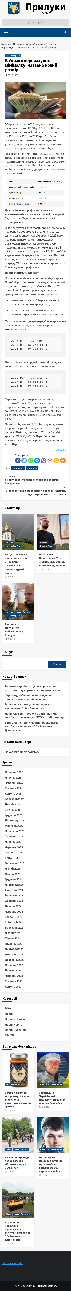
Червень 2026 (14, 782)
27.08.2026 (11, 1110)
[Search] (65, 32)
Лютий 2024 (12, 932)
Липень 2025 (13, 841)
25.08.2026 (11, 577)
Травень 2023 (13, 981)
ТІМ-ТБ (9, 1035)
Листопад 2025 (14, 820)
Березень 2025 (14, 863)
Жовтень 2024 (14, 890)
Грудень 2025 (13, 815)
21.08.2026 (45, 569)
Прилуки (45, 6)
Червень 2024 (14, 911)
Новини (17, 44)
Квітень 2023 (13, 986)
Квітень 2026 (13, 793)
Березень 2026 (14, 798)
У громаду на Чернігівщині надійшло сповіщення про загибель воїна (28, 697)
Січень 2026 (12, 809)
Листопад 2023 (14, 948)
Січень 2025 (12, 874)
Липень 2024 (13, 906)
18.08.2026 (11, 639)
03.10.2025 (13, 75)
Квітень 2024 (13, 922)
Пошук (7, 652)
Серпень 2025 (14, 836)
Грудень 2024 (13, 879)
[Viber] (43, 460)
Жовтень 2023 (14, 954)
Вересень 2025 (14, 831)
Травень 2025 (13, 852)
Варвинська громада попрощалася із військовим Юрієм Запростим (29, 706)
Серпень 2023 (14, 965)
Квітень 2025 (13, 857)
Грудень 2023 (13, 943)
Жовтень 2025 (14, 825)
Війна (8, 1008)
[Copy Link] (56, 460)
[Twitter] (24, 460)
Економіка (17, 468)
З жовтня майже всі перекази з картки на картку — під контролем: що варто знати (36, 490)
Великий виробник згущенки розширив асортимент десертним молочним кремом (32, 688)
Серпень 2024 (14, 900)
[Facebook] (18, 460)
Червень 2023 (14, 975)
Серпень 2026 (14, 772)
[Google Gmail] (50, 460)
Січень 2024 (12, 938)
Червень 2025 (14, 847)
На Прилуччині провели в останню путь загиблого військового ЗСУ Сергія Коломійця (34, 715)
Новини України (33, 44)
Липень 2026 (13, 777)
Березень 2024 (14, 927)
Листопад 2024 (14, 884)
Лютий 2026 (12, 804)
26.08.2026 (11, 1243)
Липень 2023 (13, 970)
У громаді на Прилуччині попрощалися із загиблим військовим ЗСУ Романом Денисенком (31, 726)
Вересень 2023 (14, 959)
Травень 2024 (13, 916)
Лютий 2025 (12, 868)
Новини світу (13, 1024)
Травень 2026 (13, 788)
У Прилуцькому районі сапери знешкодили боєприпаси (31, 479)
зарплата (32, 468)
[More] (63, 460)
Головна (6, 44)
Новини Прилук (23, 612)
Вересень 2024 (14, 895)
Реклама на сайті (12, 1263)
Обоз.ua (61, 449)
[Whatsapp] (31, 460)
